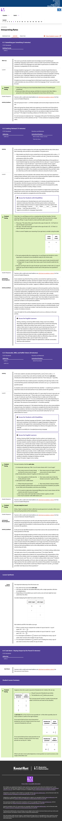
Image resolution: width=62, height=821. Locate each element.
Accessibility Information (34, 783)
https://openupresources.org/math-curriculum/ (44, 789)
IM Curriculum (56, 0)
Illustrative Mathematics (39, 793)
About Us (57, 2)
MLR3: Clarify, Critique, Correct (40, 136)
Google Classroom (55, 4)
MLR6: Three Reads (37, 360)
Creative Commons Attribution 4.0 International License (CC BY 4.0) (19, 794)
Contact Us (57, 3)
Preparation (6, 36)
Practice (22, 36)
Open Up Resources (50, 797)
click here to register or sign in (46, 97)
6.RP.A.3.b (6, 136)
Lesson (15, 36)
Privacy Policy (25, 783)
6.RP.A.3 (6, 658)
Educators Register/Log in (53, 6)
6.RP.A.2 (6, 50)
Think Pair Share (37, 139)
